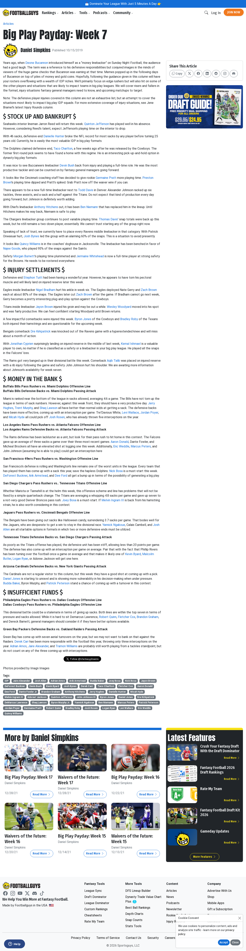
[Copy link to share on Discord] (234, 73)
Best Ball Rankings (137, 907)
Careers (170, 938)
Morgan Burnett (24, 256)
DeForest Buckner (15, 475)
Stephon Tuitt (32, 277)
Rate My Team (211, 788)
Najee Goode (11, 248)
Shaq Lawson (48, 408)
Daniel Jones (11, 578)
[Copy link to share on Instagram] (225, 73)
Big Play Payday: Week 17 (29, 777)
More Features (203, 857)
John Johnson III (86, 697)
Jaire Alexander (38, 646)
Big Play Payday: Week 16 (135, 777)
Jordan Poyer (149, 412)
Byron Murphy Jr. (60, 702)
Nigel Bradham (45, 290)
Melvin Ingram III (112, 500)
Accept (224, 942)
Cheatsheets (93, 915)
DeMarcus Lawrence (16, 702)
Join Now (233, 12)
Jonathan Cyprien (21, 344)
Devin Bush (67, 165)
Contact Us (133, 938)
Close (235, 942)
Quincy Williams (30, 244)
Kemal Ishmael (131, 344)
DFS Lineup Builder (138, 891)
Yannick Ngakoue (113, 525)
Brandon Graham (147, 617)
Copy (178, 73)
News (170, 897)
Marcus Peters (141, 446)
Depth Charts (134, 914)
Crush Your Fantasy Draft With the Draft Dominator (219, 748)
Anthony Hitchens (46, 207)
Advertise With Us (219, 891)
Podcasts (100, 13)
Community (122, 13)
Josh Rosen (57, 417)
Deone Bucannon (36, 63)
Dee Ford (61, 475)
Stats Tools (133, 926)
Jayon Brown (44, 307)
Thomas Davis (108, 219)
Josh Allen (40, 681)
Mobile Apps (215, 903)
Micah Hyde (17, 417)
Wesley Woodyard (119, 307)
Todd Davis (85, 190)
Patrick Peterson (58, 583)
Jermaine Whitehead (90, 256)
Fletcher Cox (126, 617)
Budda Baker (11, 583)
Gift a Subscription (220, 909)
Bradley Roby (129, 319)
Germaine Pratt (106, 178)
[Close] (240, 918)
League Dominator (96, 903)
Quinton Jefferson (96, 124)
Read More (40, 794)
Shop (210, 897)
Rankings (49, 13)
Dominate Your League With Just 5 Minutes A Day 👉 (125, 4)
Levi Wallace (130, 412)
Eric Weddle (121, 446)
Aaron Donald (120, 442)
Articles (68, 13)
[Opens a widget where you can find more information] (14, 944)
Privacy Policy (80, 938)
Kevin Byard (133, 554)
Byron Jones (83, 319)
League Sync (93, 891)
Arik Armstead (38, 475)
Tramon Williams (66, 646)
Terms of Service (108, 938)
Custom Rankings (96, 909)
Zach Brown (149, 290)
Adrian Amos (18, 646)
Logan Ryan (20, 558)
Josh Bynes (31, 236)
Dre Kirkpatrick (41, 331)
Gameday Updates (214, 831)
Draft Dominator (95, 897)
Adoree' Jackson (36, 697)
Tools (83, 13)
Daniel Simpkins (36, 50)
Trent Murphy (24, 408)
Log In (216, 13)
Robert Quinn (107, 617)
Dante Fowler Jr (28, 691)
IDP (6, 681)
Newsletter (174, 909)
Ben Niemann (89, 207)
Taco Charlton (62, 148)
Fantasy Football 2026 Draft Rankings (217, 769)
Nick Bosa (116, 471)
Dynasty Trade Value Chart (143, 899)
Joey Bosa (69, 500)
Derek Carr (21, 641)
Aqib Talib (113, 360)
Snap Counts (133, 920)
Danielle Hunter (53, 136)
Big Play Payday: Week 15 (82, 836)
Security (153, 938)
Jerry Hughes (96, 691)
